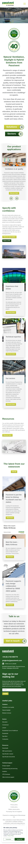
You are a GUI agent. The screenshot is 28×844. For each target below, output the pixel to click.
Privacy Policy (10, 835)
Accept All (19, 839)
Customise (8, 839)
